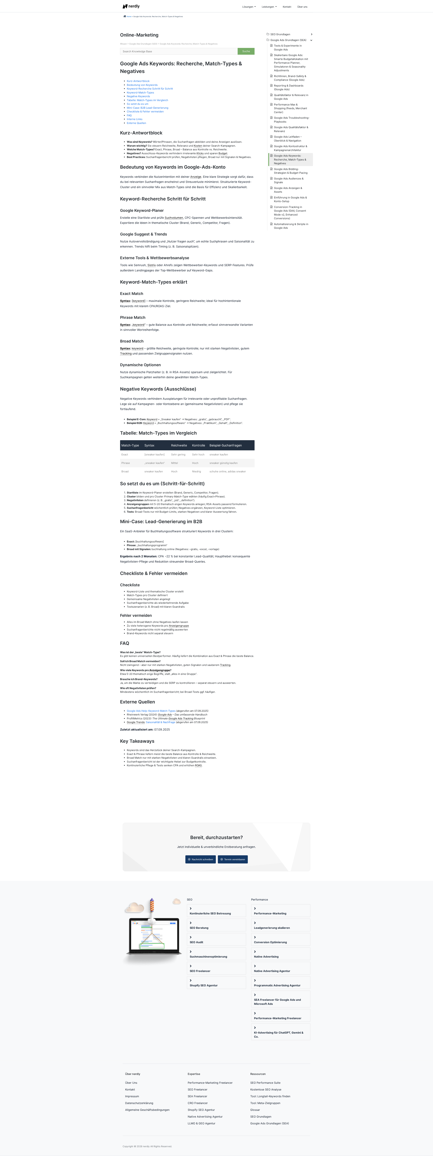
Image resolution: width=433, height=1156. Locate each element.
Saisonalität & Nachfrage (160, 722)
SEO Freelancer (200, 971)
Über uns (302, 6)
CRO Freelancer (198, 1103)
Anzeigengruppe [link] (179, 625)
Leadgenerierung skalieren (272, 927)
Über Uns (131, 1082)
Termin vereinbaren (234, 859)
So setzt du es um (137, 103)
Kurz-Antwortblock (138, 81)
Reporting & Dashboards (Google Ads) (288, 87)
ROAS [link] (198, 765)
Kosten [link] (198, 145)
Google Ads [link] (165, 714)
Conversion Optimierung (270, 942)
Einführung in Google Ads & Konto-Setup (290, 199)
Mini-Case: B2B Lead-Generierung (147, 107)
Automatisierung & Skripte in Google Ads (291, 226)
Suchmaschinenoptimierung (208, 956)
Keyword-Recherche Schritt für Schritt (150, 88)
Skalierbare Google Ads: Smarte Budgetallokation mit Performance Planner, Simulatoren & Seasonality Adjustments (291, 62)
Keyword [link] (152, 419)
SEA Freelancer (197, 1096)
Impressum (132, 1096)
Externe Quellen (136, 123)
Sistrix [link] (151, 265)
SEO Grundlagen (260, 1116)
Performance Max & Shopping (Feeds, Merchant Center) (290, 108)
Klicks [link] (200, 153)
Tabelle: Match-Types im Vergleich (147, 100)
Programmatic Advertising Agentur (277, 985)
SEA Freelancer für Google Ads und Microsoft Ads (277, 1001)
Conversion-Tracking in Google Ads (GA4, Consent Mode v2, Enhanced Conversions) (290, 212)
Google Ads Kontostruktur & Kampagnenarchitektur (290, 148)
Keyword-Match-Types (140, 92)
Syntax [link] (125, 301)
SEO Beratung (199, 927)
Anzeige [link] (195, 176)
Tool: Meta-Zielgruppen (265, 1103)
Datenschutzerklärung (139, 1103)
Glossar (255, 1109)
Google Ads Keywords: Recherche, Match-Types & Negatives (189, 43)
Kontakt (287, 6)
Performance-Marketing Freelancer (277, 1018)
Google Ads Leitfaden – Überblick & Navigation (288, 138)
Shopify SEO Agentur (204, 985)
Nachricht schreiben (202, 859)
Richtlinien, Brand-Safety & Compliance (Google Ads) (290, 78)
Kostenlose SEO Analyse (265, 1089)
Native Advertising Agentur (272, 971)
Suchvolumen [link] (174, 217)
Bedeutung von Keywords (142, 85)
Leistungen (268, 6)
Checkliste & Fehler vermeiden (145, 111)
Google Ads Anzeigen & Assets (288, 190)
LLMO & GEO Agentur (201, 1123)
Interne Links (134, 119)
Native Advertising (266, 956)
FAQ (129, 115)
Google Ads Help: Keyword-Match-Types (151, 710)
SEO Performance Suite (265, 1082)
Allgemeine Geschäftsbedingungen (147, 1109)
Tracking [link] (126, 353)
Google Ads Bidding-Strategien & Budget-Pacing (290, 171)
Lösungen (248, 6)
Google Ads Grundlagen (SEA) (143, 43)
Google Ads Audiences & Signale (289, 180)
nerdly (146, 1146)
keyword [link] (138, 301)
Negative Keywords (138, 96)
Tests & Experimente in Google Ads (288, 47)
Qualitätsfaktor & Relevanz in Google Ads (291, 97)
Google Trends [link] (136, 722)
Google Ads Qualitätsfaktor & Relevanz (291, 129)
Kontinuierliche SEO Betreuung (210, 913)
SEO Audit (196, 942)
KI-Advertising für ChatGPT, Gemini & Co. (278, 1034)
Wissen (123, 43)
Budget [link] (223, 153)
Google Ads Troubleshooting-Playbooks (292, 119)
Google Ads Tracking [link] (180, 718)
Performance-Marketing (270, 913)
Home (129, 16)
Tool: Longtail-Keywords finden (270, 1096)
